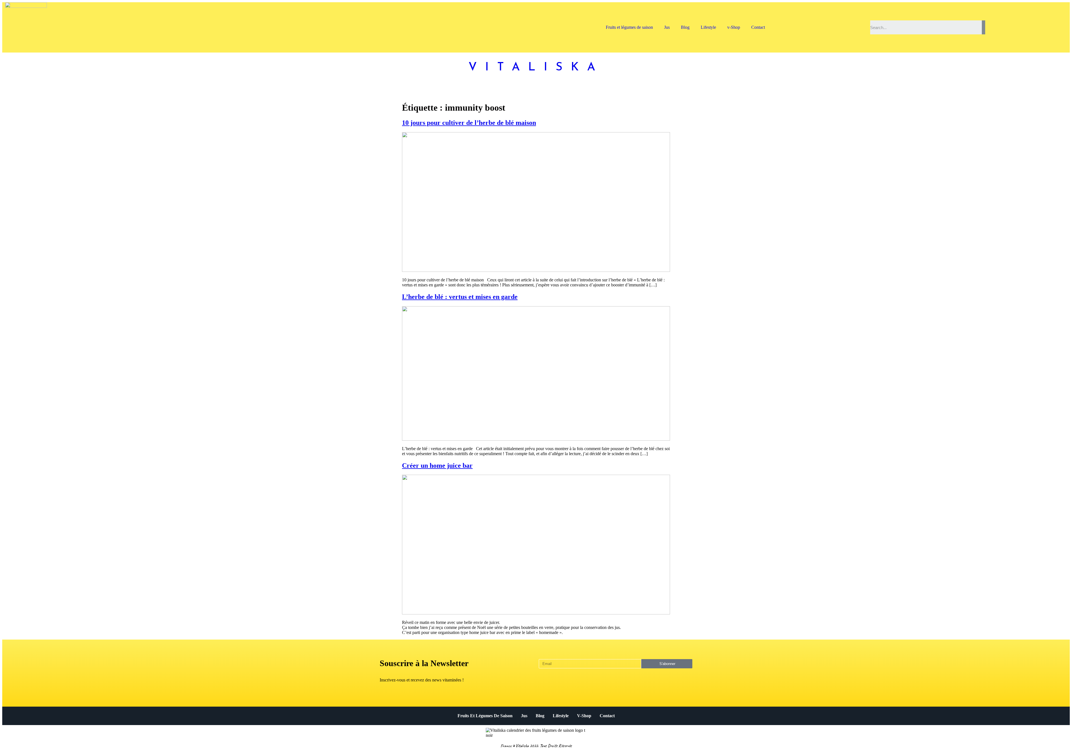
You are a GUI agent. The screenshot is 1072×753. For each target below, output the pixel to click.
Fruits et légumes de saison (629, 27)
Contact (758, 27)
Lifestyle (708, 27)
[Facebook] (859, 20)
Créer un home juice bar (437, 465)
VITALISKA (536, 67)
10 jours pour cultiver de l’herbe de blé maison (469, 122)
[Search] (983, 27)
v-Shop (733, 27)
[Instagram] (848, 20)
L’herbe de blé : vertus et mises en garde (460, 296)
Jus (667, 27)
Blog (685, 27)
